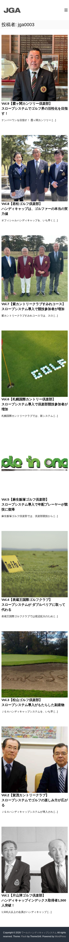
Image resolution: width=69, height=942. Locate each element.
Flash (24, 936)
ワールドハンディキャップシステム (39, 932)
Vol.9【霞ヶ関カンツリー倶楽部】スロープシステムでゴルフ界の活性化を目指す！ (34, 108)
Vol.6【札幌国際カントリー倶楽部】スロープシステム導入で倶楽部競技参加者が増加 (34, 404)
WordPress (60, 936)
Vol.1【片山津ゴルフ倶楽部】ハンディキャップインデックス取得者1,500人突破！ (33, 900)
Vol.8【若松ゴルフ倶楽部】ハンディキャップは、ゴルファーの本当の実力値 (34, 209)
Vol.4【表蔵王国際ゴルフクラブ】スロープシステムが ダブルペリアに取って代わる (33, 604)
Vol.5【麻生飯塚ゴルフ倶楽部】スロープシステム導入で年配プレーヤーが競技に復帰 (34, 504)
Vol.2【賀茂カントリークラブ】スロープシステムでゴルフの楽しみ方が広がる (34, 800)
